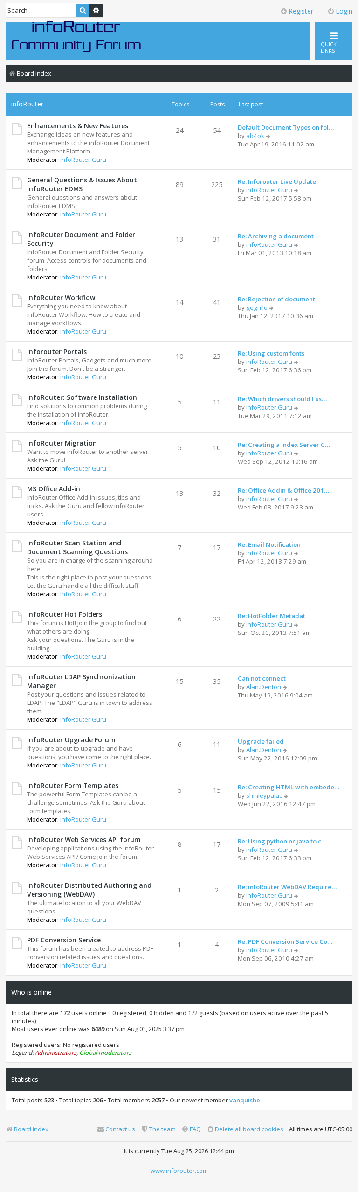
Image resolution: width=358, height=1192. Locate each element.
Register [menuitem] (301, 11)
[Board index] (76, 36)
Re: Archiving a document (276, 236)
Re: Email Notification (269, 544)
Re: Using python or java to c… (282, 841)
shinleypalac (264, 795)
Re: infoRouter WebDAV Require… (287, 887)
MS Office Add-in (53, 488)
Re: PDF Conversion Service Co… (285, 941)
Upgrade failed (261, 741)
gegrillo (257, 307)
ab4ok (255, 136)
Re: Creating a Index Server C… (284, 444)
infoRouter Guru (83, 159)
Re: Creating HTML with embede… (288, 787)
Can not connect (262, 678)
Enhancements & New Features (77, 125)
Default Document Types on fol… (286, 127)
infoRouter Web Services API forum (84, 839)
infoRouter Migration (62, 443)
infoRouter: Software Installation (82, 397)
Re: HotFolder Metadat (271, 616)
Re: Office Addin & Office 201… (283, 490)
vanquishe (244, 1100)
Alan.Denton (263, 687)
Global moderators (105, 1053)
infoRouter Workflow (61, 297)
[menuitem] (245, 1129)
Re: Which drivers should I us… (282, 399)
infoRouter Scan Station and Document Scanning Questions (77, 547)
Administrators (55, 1053)
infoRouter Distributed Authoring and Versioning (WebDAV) (89, 890)
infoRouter (27, 103)
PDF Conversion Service (64, 939)
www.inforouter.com (179, 1170)
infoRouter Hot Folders (64, 614)
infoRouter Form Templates (72, 785)
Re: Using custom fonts (271, 353)
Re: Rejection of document (276, 299)
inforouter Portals (57, 351)
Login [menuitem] (344, 11)
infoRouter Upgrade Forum (71, 739)
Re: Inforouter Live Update (277, 181)
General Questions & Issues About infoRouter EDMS (82, 184)
